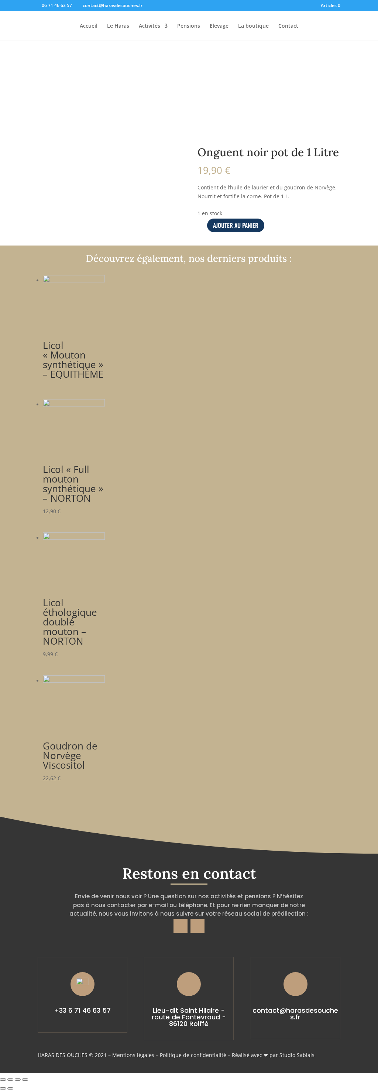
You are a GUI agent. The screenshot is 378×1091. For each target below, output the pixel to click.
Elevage (219, 26)
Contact (288, 26)
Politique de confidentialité (193, 1055)
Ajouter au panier (235, 225)
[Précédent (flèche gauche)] (3, 1088)
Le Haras (118, 26)
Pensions (188, 26)
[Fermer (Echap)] (3, 1079)
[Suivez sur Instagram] (197, 926)
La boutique (253, 26)
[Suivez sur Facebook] (180, 926)
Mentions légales (133, 1055)
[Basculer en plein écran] (18, 1079)
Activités (149, 26)
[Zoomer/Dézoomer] (25, 1079)
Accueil (88, 26)
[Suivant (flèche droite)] (10, 1088)
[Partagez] (10, 1079)
